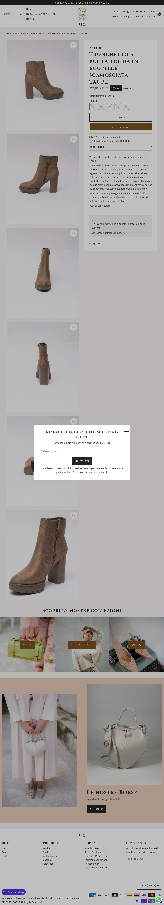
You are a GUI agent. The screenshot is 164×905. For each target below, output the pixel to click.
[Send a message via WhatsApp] (158, 899)
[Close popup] (126, 429)
